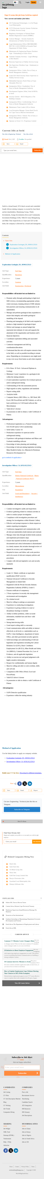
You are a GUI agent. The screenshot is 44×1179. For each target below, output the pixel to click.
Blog (4, 1102)
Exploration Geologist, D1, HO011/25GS (23, 244)
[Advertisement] (22, 179)
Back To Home (22, 821)
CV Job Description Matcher (12, 1099)
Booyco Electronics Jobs (17, 878)
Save (8, 144)
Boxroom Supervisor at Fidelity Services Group (23, 62)
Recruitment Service (28, 1095)
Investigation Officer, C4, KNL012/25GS (23, 248)
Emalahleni (19, 490)
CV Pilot (6, 1095)
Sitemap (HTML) (8, 1135)
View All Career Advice (22, 983)
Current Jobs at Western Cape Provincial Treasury (20, 906)
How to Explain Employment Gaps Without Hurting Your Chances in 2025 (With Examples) (21, 972)
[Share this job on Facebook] (19, 783)
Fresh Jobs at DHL (11, 928)
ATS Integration (27, 1105)
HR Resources (26, 1109)
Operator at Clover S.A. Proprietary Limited (22, 121)
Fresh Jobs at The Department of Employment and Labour (22, 924)
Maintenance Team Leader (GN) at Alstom (22, 107)
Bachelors (18, 275)
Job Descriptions (27, 1115)
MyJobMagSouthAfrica (22, 1173)
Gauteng (18, 282)
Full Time (18, 271)
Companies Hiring (8, 1112)
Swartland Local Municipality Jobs (20, 881)
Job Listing (6, 1092)
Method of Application (12, 254)
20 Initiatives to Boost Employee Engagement (18, 950)
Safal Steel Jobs (14, 867)
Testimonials (7, 1138)
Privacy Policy (25, 1166)
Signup (33, 2)
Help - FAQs (7, 1142)
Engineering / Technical (23, 286)
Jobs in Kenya (26, 1132)
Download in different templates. (31, 773)
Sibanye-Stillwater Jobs (17, 884)
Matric (36, 475)
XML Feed (6, 1132)
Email (21, 144)
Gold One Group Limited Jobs (19, 875)
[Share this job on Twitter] (24, 783)
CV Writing (6, 1105)
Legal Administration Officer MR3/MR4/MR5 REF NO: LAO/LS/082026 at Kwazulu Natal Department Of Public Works (23, 46)
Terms (32, 1166)
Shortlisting (25, 1099)
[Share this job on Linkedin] (30, 783)
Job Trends (6, 1109)
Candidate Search (27, 1102)
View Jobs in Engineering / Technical (11, 134)
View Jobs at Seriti (28, 134)
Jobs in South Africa (28, 1138)
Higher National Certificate (24, 475)
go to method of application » (12, 457)
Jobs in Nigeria (26, 1135)
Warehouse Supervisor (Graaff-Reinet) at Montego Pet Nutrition (21, 911)
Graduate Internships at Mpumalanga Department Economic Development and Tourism (23, 920)
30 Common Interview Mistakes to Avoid (17, 962)
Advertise (6, 1145)
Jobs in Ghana (26, 1128)
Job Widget (6, 1128)
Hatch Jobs (13, 864)
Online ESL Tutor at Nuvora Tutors (16, 902)
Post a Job (25, 1092)
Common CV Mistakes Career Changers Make (19, 941)
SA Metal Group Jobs (16, 870)
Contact (17, 1166)
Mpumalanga (19, 486)
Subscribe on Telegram (22, 809)
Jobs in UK (25, 1142)
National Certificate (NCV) (25, 478)
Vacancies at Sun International (14, 915)
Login (27, 2)
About (10, 1166)
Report (36, 790)
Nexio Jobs (13, 872)
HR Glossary (26, 1112)
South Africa (17, 2)
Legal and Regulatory (22, 493)
